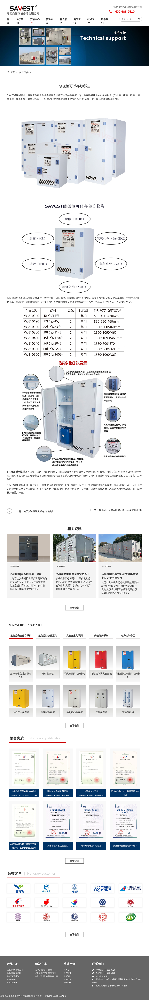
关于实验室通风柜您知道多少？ (39, 511)
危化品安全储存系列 (20, 635)
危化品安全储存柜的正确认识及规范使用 (120, 510)
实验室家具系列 (74, 635)
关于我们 (19, 21)
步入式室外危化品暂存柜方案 (46, 976)
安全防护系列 (101, 635)
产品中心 (35, 19)
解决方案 (49, 21)
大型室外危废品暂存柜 (44, 970)
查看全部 (74, 608)
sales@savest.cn (102, 976)
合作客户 (67, 983)
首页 (8, 21)
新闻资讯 (77, 21)
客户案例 (63, 21)
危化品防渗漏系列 (47, 635)
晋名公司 (67, 970)
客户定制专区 (128, 635)
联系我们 (104, 21)
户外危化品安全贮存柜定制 (45, 973)
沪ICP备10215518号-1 (55, 996)
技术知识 (67, 979)
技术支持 (90, 21)
